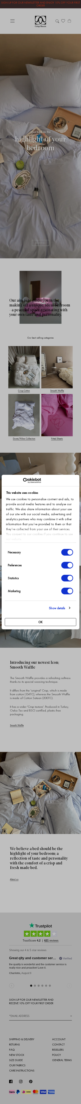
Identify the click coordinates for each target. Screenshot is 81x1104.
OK (40, 622)
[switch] (67, 565)
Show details (57, 608)
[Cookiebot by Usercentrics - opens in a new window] (23, 480)
